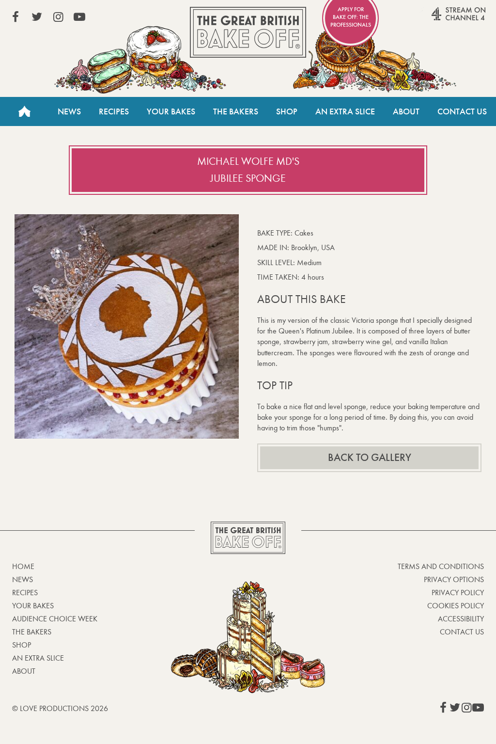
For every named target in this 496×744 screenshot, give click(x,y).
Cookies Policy (455, 605)
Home (24, 111)
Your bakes (33, 605)
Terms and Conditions (441, 566)
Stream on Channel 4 (439, 19)
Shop (286, 111)
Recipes (114, 111)
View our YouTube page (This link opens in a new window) (79, 17)
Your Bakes (171, 111)
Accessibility (461, 618)
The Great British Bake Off (248, 32)
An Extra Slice (345, 111)
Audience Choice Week (54, 618)
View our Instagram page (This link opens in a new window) (58, 17)
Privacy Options (454, 579)
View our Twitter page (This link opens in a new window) (37, 17)
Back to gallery (369, 457)
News (69, 111)
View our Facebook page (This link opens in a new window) (15, 17)
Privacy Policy (458, 592)
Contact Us (462, 111)
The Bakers (235, 111)
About (406, 111)
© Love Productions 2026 (60, 708)
